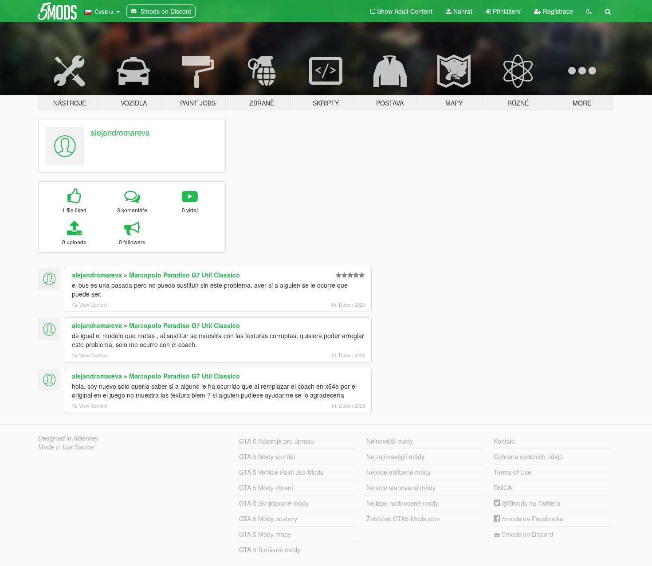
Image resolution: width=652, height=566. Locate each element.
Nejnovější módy (389, 441)
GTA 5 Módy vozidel (267, 456)
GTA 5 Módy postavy (268, 518)
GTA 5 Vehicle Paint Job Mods (281, 472)
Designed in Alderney (68, 437)
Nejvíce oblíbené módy (398, 472)
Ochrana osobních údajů (528, 456)
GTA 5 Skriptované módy (274, 503)
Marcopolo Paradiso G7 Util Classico (184, 274)
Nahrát (462, 11)
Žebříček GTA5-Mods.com (403, 518)
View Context (93, 304)
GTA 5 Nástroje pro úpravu (276, 441)
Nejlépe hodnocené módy (402, 503)
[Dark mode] (589, 11)
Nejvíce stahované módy (401, 487)
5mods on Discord (526, 534)
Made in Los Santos (66, 446)
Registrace (557, 11)
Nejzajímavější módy (395, 456)
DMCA (503, 487)
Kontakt (504, 441)
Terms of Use (512, 472)
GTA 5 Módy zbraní (266, 487)
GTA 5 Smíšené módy (269, 549)
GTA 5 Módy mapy (265, 534)
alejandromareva (120, 132)
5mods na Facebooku (531, 518)
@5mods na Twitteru (530, 503)
